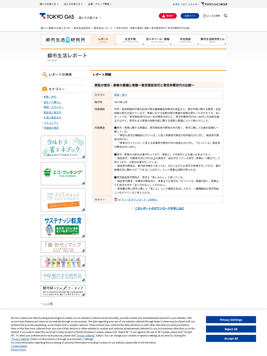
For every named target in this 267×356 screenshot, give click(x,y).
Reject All (231, 329)
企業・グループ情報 (98, 3)
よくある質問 (213, 15)
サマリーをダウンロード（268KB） (138, 199)
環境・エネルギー (54, 107)
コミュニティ (51, 123)
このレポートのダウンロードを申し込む (159, 208)
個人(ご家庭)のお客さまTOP (55, 28)
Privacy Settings (231, 320)
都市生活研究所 (82, 28)
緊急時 (169, 15)
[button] (225, 16)
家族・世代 (120, 95)
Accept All (231, 338)
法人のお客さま (72, 3)
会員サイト (190, 15)
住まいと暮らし (52, 102)
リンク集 (48, 303)
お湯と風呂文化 (52, 117)
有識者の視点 (51, 128)
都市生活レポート (103, 28)
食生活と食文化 (52, 112)
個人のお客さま (48, 3)
